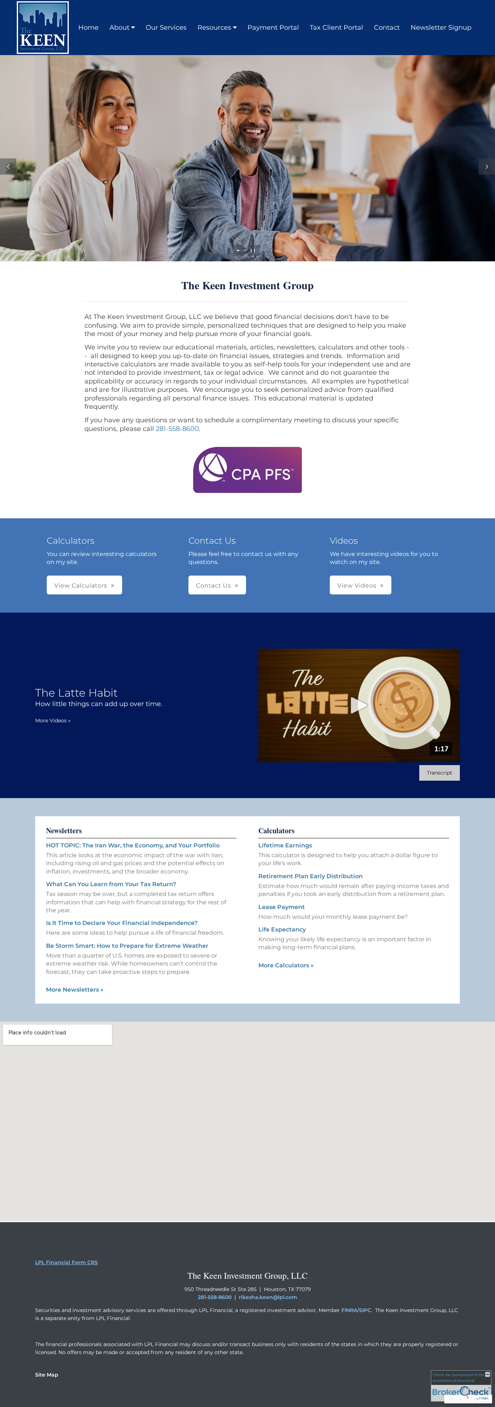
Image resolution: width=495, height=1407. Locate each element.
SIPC (365, 1310)
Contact (387, 28)
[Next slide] (487, 166)
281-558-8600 (177, 429)
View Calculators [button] (80, 585)
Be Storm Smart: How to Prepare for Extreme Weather (127, 945)
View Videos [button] (357, 585)
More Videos (53, 720)
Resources (214, 28)
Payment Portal (273, 28)
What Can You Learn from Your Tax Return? (111, 884)
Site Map (46, 1374)
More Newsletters (75, 989)
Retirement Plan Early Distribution (310, 876)
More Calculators (286, 965)
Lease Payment (281, 907)
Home (88, 28)
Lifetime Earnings (285, 845)
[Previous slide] (8, 166)
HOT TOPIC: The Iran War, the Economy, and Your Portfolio (133, 845)
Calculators (276, 830)
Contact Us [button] (213, 585)
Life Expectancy (282, 929)
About (119, 28)
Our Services (166, 28)
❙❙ (253, 250)
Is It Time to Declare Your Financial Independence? (121, 923)
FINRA (349, 1310)
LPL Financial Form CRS (66, 1262)
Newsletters (64, 830)
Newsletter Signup (441, 28)
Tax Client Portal (336, 28)
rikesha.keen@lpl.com (268, 1297)
